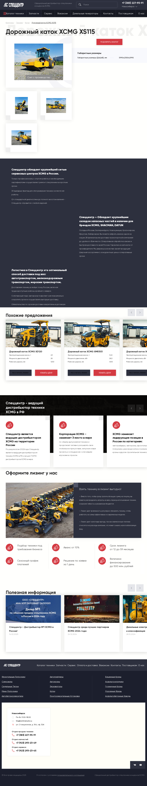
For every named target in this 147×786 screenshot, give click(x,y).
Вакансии (62, 13)
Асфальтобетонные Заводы (117, 696)
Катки (52, 691)
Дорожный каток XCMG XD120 (25, 351)
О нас (141, 13)
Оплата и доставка (87, 665)
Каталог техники (15, 13)
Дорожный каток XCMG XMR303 (85, 351)
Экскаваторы (56, 686)
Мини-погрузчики (10, 691)
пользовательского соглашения (70, 775)
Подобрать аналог (109, 42)
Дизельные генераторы (85, 13)
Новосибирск (128, 6)
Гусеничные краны (113, 686)
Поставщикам (125, 13)
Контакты (108, 13)
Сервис (48, 13)
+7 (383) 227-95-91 (133, 3)
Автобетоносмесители (12, 696)
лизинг (20, 373)
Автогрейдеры (56, 677)
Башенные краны (113, 677)
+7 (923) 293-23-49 (26, 742)
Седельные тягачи (10, 686)
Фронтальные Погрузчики (13, 677)
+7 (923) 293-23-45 (26, 750)
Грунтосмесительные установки (65, 696)
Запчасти (34, 13)
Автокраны (55, 681)
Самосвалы (7, 681)
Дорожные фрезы (113, 691)
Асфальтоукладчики (114, 681)
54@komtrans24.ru (24, 721)
